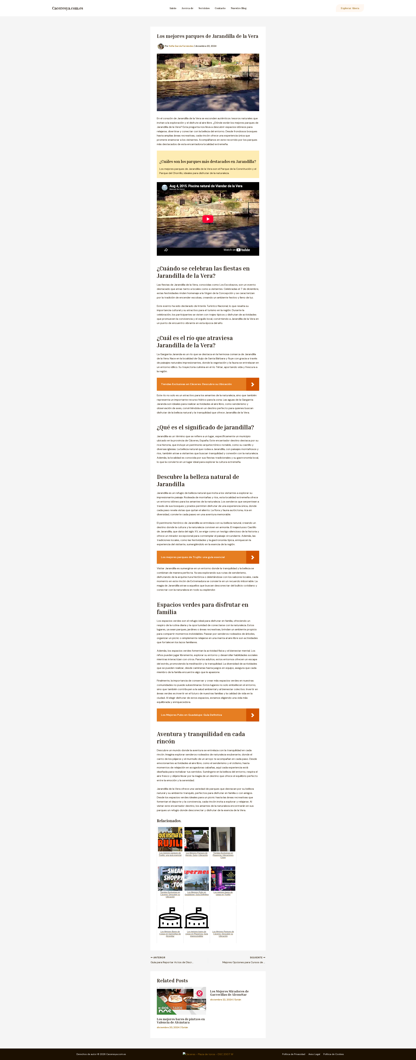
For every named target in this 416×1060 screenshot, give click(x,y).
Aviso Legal (314, 1054)
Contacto (220, 8)
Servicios (204, 8)
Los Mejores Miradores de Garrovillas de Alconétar (229, 992)
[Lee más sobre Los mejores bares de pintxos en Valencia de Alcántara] (181, 1001)
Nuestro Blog (239, 8)
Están (185, 1027)
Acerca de (187, 8)
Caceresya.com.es (67, 8)
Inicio (173, 8)
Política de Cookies (333, 1054)
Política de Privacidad (293, 1054)
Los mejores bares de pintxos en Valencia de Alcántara (181, 1020)
